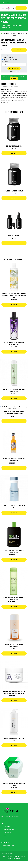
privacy (11, 71)
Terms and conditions (19, 856)
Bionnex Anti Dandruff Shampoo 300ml (14, 506)
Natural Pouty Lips (9, 829)
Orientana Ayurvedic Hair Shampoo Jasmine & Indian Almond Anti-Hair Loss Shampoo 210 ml (14, 295)
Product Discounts (9, 57)
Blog (5, 835)
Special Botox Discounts (10, 59)
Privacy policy (11, 858)
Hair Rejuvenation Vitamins (14, 146)
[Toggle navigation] (3, 7)
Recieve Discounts (14, 68)
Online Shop (21, 8)
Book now (14, 78)
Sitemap (18, 858)
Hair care (10, 87)
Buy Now (19, 50)
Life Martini (7, 827)
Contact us (9, 856)
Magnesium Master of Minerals (14, 191)
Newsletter (7, 61)
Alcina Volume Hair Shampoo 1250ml (14, 738)
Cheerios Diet (7, 832)
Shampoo (15, 87)
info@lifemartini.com (6, 2)
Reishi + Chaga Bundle (14, 236)
